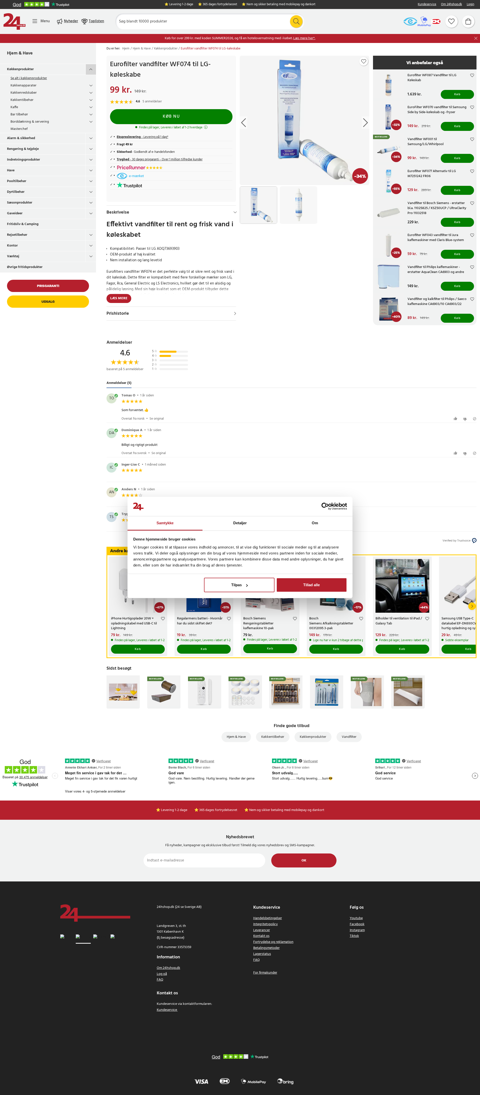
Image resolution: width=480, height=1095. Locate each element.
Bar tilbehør (19, 114)
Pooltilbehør (16, 181)
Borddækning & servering (29, 122)
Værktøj (13, 256)
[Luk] (476, 38)
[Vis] (235, 313)
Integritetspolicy (265, 924)
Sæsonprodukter (19, 203)
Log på (162, 974)
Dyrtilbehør (15, 192)
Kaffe (14, 107)
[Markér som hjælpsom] (456, 418)
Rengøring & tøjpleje (23, 149)
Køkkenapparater (23, 85)
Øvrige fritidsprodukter (24, 267)
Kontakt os (261, 936)
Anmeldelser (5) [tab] (119, 383)
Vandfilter (349, 737)
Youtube (356, 918)
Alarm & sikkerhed (21, 138)
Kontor (12, 246)
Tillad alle (311, 585)
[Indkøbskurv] (468, 21)
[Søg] (296, 21)
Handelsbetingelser (267, 918)
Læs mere (119, 298)
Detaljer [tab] (240, 523)
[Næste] (472, 606)
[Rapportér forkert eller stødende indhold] (474, 418)
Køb (457, 94)
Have (10, 170)
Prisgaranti (48, 285)
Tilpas (236, 585)
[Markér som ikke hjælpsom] (465, 418)
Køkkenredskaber (23, 93)
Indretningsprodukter (23, 160)
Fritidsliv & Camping (22, 224)
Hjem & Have (20, 53)
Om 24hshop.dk (451, 4)
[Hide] (235, 212)
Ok (304, 860)
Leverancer (261, 930)
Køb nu (171, 116)
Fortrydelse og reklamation (273, 942)
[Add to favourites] (363, 61)
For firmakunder (265, 973)
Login (470, 4)
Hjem (126, 48)
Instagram (357, 930)
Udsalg (48, 301)
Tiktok (354, 936)
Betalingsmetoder (266, 948)
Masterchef (19, 129)
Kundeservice (427, 4)
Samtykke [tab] (165, 523)
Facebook (357, 924)
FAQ (160, 980)
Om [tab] (315, 523)
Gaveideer (14, 213)
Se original (157, 418)
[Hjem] (15, 21)
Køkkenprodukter (20, 69)
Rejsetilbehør (17, 235)
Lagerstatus (262, 954)
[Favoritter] (451, 21)
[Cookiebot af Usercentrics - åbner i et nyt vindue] (325, 506)
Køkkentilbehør (22, 100)
